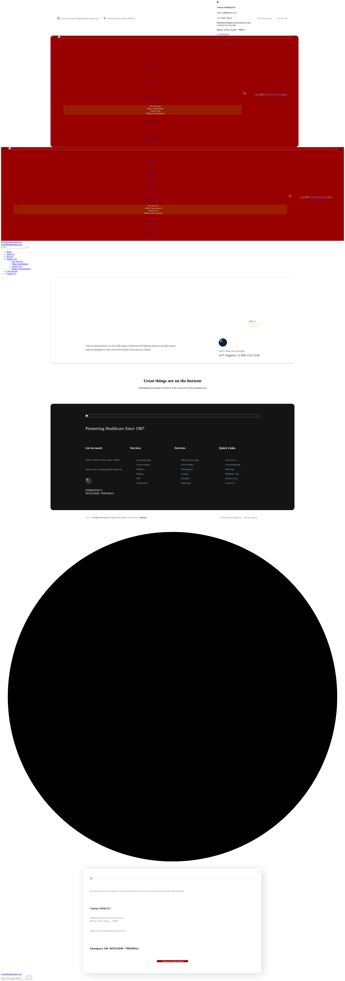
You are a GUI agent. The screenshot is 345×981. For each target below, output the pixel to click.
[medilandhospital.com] (11, 242)
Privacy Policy (250, 517)
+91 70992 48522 (224, 18)
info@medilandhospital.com (87, 18)
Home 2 (252, 321)
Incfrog (143, 517)
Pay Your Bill (282, 18)
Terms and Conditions (230, 517)
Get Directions (223, 34)
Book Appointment (265, 18)
